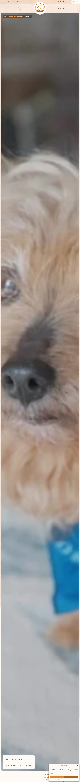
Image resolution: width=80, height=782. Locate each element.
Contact (31, 1)
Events (12, 1)
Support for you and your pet (21, 8)
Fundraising (18, 1)
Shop (27, 1)
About (4, 1)
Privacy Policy (66, 779)
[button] (77, 765)
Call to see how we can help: (55, 1)
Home (5, 16)
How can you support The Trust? (59, 8)
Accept (56, 776)
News (23, 1)
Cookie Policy (60, 779)
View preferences (71, 776)
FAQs (8, 1)
